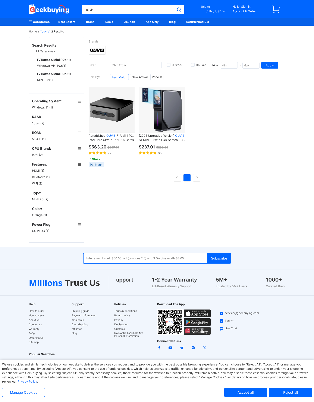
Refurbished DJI (197, 21)
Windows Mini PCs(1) (51, 65)
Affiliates (77, 328)
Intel (37, 155)
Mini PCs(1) (45, 80)
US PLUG (40, 231)
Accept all (246, 392)
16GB (38, 123)
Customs (119, 328)
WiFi (37, 183)
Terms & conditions (125, 311)
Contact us (35, 324)
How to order (36, 311)
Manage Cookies (23, 392)
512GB (39, 139)
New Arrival (140, 77)
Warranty (34, 328)
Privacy (118, 319)
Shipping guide (80, 311)
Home (33, 31)
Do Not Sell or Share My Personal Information (128, 334)
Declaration (121, 324)
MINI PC (40, 199)
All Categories (45, 51)
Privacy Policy (27, 381)
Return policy (122, 315)
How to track (36, 315)
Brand (90, 21)
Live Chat (231, 328)
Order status (36, 337)
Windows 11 (42, 107)
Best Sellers (66, 21)
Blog (172, 21)
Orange (39, 215)
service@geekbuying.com (242, 313)
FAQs (32, 333)
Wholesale (78, 319)
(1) (54, 60)
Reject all (290, 392)
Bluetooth (41, 177)
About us (34, 319)
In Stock (177, 65)
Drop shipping (80, 324)
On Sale (201, 65)
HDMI (38, 170)
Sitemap (34, 342)
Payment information (84, 315)
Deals (109, 21)
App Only (152, 21)
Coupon (129, 21)
